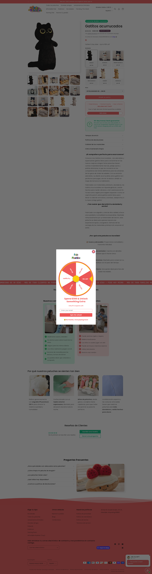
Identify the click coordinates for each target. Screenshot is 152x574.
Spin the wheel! (76, 315)
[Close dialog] (93, 251)
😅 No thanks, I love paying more (76, 320)
